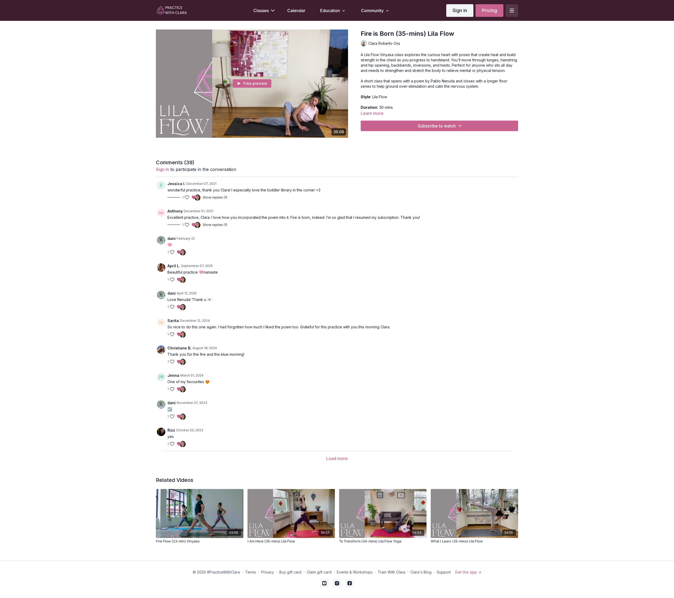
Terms (250, 572)
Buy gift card (290, 572)
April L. (173, 266)
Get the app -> (468, 572)
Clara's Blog (421, 572)
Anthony (175, 211)
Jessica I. (176, 183)
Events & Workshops (355, 572)
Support (444, 572)
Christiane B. (179, 348)
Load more (337, 458)
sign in (162, 169)
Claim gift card (319, 572)
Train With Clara (391, 572)
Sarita (173, 320)
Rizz (171, 430)
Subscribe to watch (437, 126)
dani (171, 238)
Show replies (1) (215, 197)
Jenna (173, 375)
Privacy (267, 572)
